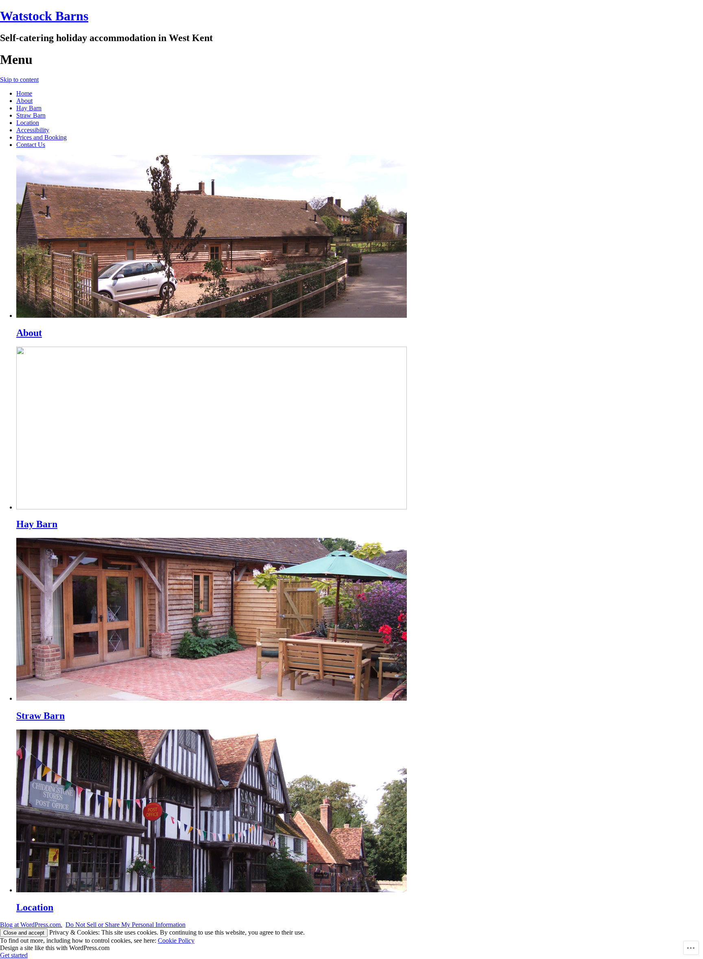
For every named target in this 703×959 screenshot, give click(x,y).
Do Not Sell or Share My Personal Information (125, 924)
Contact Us (30, 144)
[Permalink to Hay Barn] (211, 507)
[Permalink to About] (211, 315)
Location (27, 122)
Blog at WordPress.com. (31, 924)
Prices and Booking (41, 137)
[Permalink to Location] (211, 890)
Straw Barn (31, 115)
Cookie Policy (176, 940)
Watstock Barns (44, 16)
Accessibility (32, 130)
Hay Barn (28, 108)
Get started (14, 955)
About (24, 100)
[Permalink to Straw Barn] (211, 698)
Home (24, 93)
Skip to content (19, 79)
